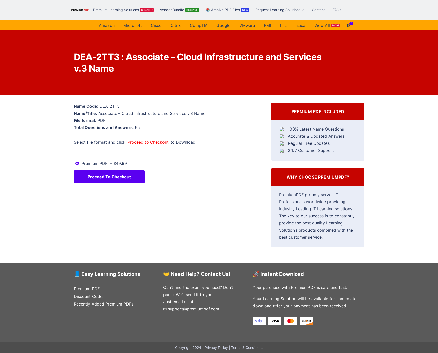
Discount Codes (89, 296)
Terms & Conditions (247, 347)
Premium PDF (87, 288)
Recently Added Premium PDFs (103, 304)
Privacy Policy (216, 347)
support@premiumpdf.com (193, 308)
